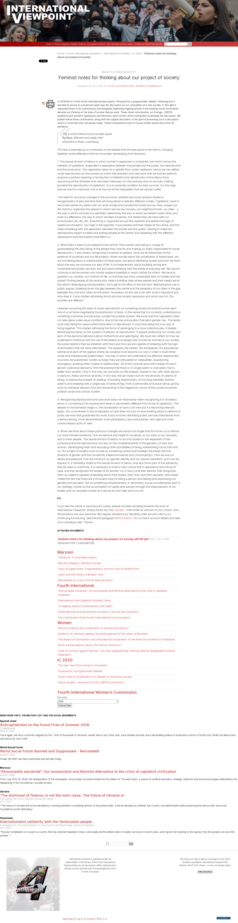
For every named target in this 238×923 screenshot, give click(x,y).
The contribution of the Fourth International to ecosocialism (94, 617)
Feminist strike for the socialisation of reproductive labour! (93, 628)
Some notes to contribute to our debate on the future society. (95, 676)
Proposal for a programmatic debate (80, 671)
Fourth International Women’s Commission (135, 86)
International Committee (117, 53)
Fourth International (153, 44)
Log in (79, 919)
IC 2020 (136, 53)
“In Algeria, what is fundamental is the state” (85, 606)
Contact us (139, 44)
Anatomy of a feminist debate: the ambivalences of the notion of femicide (103, 633)
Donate (119, 510)
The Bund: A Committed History (77, 557)
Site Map (68, 919)
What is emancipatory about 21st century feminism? (89, 645)
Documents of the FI (96, 44)
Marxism (65, 552)
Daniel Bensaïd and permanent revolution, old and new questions (98, 611)
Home (49, 44)
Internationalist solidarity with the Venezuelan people (46, 821)
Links (108, 44)
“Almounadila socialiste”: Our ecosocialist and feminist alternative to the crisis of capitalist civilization (88, 771)
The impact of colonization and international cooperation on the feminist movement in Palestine (116, 639)
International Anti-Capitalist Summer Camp (84, 600)
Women (64, 622)
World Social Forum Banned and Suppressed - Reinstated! (49, 751)
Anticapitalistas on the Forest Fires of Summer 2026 (44, 725)
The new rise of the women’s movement (82, 665)
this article (124, 518)
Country (62, 697)
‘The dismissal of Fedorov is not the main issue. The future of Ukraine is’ (62, 795)
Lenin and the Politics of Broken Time (80, 574)
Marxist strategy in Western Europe (79, 563)
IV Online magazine (61, 44)
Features (82, 44)
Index (129, 44)
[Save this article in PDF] (44, 103)
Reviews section (119, 44)
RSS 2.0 (102, 919)
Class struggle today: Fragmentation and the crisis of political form (98, 568)
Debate (74, 44)
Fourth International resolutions (84, 53)
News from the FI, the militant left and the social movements (38, 715)
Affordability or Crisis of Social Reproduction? (85, 580)
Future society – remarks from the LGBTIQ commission (91, 682)
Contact (90, 919)
